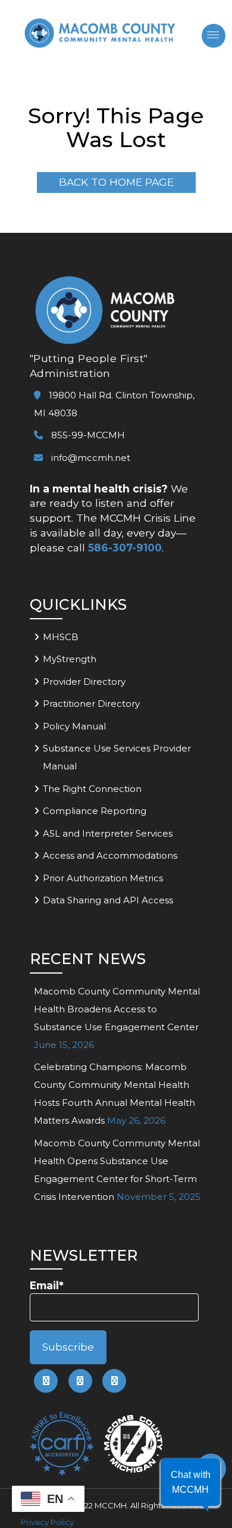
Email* (47, 1285)
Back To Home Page (116, 182)
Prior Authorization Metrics (103, 878)
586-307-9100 (125, 547)
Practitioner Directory (91, 703)
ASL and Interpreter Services (108, 833)
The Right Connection (92, 788)
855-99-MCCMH (87, 435)
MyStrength (69, 659)
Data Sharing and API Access (108, 900)
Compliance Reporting (94, 810)
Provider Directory (84, 681)
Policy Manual (74, 726)
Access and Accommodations (110, 855)
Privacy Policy (47, 1522)
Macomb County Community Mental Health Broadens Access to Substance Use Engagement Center (117, 1009)
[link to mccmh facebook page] (46, 1381)
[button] (190, 1482)
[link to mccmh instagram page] (114, 1381)
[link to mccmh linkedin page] (80, 1381)
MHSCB (61, 637)
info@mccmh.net (90, 457)
